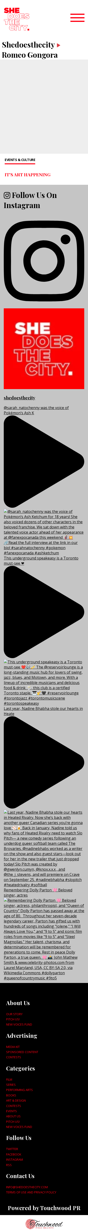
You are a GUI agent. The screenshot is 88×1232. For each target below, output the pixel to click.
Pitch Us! (13, 1019)
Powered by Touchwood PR (44, 1208)
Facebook (13, 1154)
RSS (9, 1165)
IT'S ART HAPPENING (27, 174)
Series (11, 1085)
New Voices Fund (19, 1024)
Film (9, 1079)
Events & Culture (20, 159)
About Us (13, 1116)
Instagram (14, 1159)
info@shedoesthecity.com (27, 1187)
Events (11, 1111)
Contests (13, 1057)
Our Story (14, 1014)
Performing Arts (19, 1090)
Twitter (12, 1149)
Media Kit (13, 1047)
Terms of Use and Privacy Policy (31, 1192)
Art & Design (16, 1100)
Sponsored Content (22, 1052)
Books (11, 1095)
